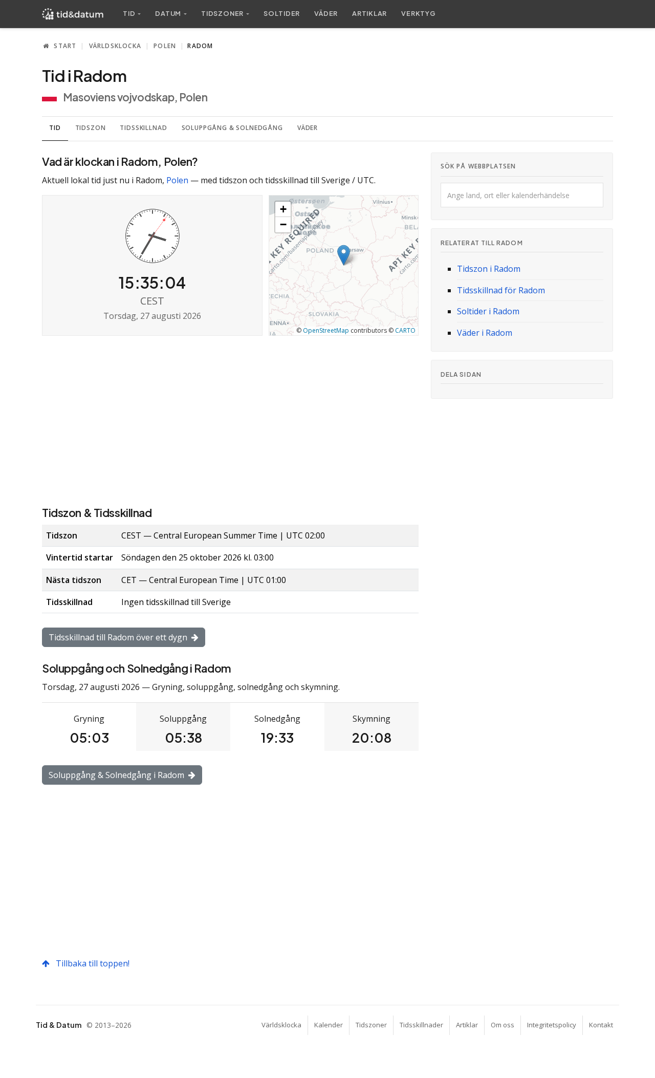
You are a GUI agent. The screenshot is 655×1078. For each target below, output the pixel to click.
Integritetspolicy (551, 1024)
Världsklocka (115, 45)
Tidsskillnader (421, 1024)
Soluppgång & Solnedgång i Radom (117, 775)
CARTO (405, 330)
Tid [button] (129, 13)
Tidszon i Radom (488, 268)
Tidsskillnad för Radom (501, 290)
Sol (282, 13)
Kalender (328, 1024)
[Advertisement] (230, 419)
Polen (165, 45)
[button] (343, 255)
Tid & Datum (58, 1024)
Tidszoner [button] (222, 13)
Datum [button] (168, 13)
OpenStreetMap (326, 330)
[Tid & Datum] (72, 14)
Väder (326, 13)
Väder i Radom (484, 332)
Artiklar (369, 13)
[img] (344, 265)
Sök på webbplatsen (478, 166)
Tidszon (90, 127)
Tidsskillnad (143, 127)
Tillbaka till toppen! (91, 963)
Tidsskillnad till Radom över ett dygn (119, 637)
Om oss (502, 1024)
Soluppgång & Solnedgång (232, 127)
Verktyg (418, 13)
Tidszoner (371, 1024)
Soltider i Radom (488, 311)
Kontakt (601, 1024)
